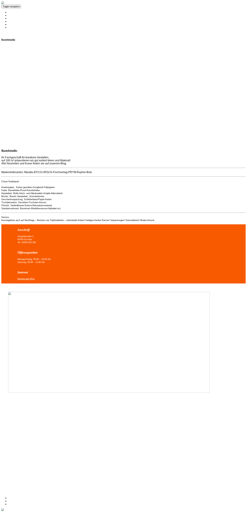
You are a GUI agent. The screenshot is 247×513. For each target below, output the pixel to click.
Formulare (13, 24)
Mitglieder (13, 18)
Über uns (13, 27)
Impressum (14, 501)
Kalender (13, 15)
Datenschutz (14, 504)
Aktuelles (13, 12)
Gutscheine (14, 21)
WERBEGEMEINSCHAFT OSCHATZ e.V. (46, 6)
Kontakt (12, 498)
